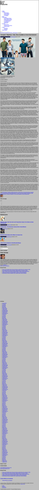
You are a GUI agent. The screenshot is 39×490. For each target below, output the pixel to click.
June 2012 (4, 457)
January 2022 (4, 353)
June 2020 (4, 370)
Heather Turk (9, 224)
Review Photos (6, 26)
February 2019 (4, 384)
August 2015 (4, 422)
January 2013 (4, 451)
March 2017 (4, 405)
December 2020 (5, 364)
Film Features (6, 12)
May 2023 (4, 338)
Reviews (3, 23)
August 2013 (4, 444)
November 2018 (5, 387)
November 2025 (5, 311)
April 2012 (4, 459)
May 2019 (4, 382)
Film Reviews (6, 24)
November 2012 (5, 452)
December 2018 (5, 386)
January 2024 (4, 331)
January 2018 (4, 396)
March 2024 (4, 329)
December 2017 (5, 397)
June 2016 (4, 413)
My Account (4, 487)
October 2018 (4, 388)
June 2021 (4, 359)
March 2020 (4, 373)
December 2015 (5, 419)
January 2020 (4, 374)
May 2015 (4, 425)
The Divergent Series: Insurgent (28, 192)
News (3, 16)
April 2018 (4, 393)
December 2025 (5, 310)
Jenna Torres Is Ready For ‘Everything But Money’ (10, 242)
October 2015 (4, 421)
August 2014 (4, 433)
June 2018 (4, 392)
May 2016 (4, 414)
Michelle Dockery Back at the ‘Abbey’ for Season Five (11, 234)
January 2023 (4, 342)
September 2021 (5, 356)
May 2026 (4, 305)
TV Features (6, 15)
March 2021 (4, 362)
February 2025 (4, 319)
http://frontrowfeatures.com (5, 468)
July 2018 (4, 391)
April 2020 (4, 372)
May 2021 (4, 360)
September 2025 (5, 313)
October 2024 (4, 323)
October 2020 (4, 366)
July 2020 (4, 369)
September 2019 (5, 378)
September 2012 (5, 454)
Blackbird (9, 192)
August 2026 (4, 303)
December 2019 (5, 375)
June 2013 (4, 446)
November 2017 (5, 398)
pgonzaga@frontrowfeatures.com (6, 467)
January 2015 (4, 429)
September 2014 (5, 432)
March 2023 (4, 340)
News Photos (6, 21)
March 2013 (4, 449)
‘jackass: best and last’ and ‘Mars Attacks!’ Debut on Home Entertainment (14, 272)
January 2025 (4, 320)
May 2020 (4, 371)
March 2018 (4, 394)
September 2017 (5, 400)
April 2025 (4, 317)
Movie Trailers (4, 30)
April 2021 (4, 361)
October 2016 (4, 410)
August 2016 (4, 412)
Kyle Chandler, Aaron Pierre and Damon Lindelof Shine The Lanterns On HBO (14, 270)
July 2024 (4, 325)
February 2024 (4, 330)
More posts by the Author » (4, 265)
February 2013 (4, 450)
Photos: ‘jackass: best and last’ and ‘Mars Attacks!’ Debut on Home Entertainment (15, 271)
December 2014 (5, 430)
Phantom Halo (20, 192)
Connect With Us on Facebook (6, 478)
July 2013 (4, 445)
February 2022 (4, 352)
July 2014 (4, 434)
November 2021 (5, 354)
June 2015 (4, 424)
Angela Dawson (5, 228)
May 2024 (4, 327)
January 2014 (4, 440)
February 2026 (4, 308)
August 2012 (4, 455)
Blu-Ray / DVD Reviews (8, 25)
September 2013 (5, 443)
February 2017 (4, 406)
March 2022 (4, 351)
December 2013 (5, 441)
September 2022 (5, 345)
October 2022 (4, 344)
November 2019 (5, 376)
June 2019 (4, 381)
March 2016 (4, 416)
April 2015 (4, 426)
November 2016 (5, 409)
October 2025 (4, 312)
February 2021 (4, 363)
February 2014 (4, 439)
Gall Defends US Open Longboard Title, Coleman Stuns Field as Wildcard (14, 273)
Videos (3, 27)
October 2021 (4, 355)
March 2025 (4, 318)
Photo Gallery (4, 17)
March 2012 (4, 460)
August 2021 (4, 357)
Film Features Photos (7, 18)
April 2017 (4, 404)
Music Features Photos (8, 19)
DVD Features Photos (7, 20)
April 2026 (4, 306)
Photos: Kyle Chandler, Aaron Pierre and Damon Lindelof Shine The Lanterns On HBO (16, 269)
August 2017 (4, 401)
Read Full (5, 264)
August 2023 (4, 335)
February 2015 (4, 428)
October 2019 (4, 377)
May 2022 (4, 349)
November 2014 (5, 431)
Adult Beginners (4, 192)
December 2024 (5, 321)
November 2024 (5, 322)
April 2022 (4, 350)
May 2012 (4, 458)
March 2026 (4, 307)
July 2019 (4, 380)
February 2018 (4, 395)
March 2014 (4, 438)
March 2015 (4, 427)
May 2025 (4, 316)
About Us (3, 486)
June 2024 (4, 326)
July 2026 (4, 304)
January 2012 (4, 461)
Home (1, 32)
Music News (2, 244)
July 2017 (4, 402)
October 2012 (4, 453)
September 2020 (5, 367)
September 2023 (5, 334)
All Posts (4, 32)
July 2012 (4, 456)
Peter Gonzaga (12, 36)
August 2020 (4, 368)
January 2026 (4, 309)
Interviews (6, 28)
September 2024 (5, 324)
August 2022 (4, 346)
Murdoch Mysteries (14, 192)
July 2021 (4, 358)
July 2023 (4, 336)
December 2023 (5, 332)
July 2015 (4, 423)
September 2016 (5, 411)
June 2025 (4, 315)
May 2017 (4, 403)
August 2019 (4, 379)
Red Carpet (6, 22)
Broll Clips (6, 29)
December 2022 (5, 343)
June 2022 (4, 348)
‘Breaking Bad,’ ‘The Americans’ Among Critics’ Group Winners (13, 226)
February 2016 (4, 417)
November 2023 (5, 333)
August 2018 (4, 390)
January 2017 (4, 407)
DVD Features (6, 14)
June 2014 (4, 435)
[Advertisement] (17, 7)
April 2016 (4, 415)
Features (3, 11)
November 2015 (5, 420)
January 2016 (4, 418)
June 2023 (4, 337)
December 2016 (5, 408)
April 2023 (4, 339)
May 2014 (4, 436)
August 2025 (4, 314)
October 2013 (4, 442)
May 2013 (4, 447)
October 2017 (4, 399)
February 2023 (4, 341)
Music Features (6, 13)
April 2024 (4, 328)
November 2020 (5, 365)
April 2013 (4, 448)
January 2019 (4, 385)
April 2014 (4, 437)
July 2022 (4, 347)
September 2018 (5, 389)
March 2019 (4, 383)
